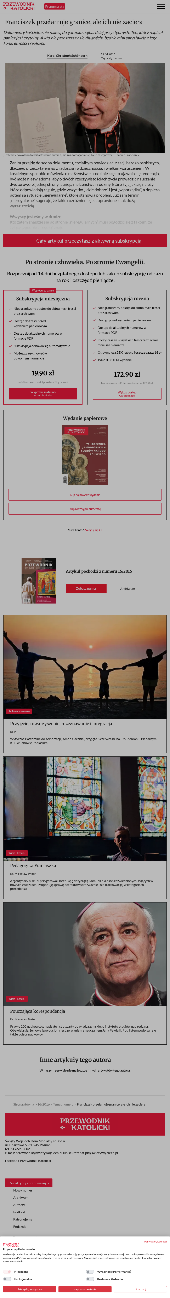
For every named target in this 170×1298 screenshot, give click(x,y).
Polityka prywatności (155, 1241)
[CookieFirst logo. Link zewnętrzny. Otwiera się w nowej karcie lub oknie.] (11, 1245)
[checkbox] (7, 1272)
